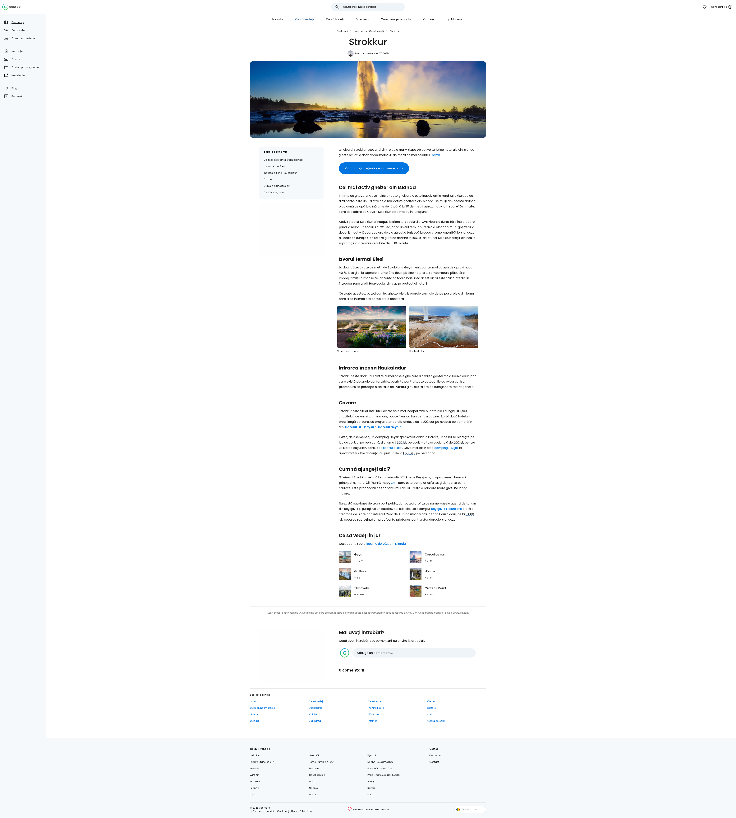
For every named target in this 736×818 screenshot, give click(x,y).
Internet (372, 721)
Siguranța (315, 721)
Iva (357, 53)
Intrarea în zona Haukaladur (280, 172)
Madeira (255, 781)
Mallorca (314, 794)
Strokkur (394, 31)
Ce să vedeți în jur (274, 192)
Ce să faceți (335, 19)
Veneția (371, 781)
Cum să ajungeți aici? (277, 186)
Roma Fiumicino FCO (321, 762)
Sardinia (314, 768)
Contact (434, 762)
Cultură (254, 721)
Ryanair (372, 755)
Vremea (362, 19)
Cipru (253, 794)
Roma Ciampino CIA (379, 768)
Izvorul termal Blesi (274, 166)
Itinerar (254, 714)
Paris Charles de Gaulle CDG (384, 775)
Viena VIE (314, 755)
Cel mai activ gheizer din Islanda (283, 159)
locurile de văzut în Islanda (386, 543)
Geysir (435, 155)
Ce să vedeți (304, 19)
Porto (370, 794)
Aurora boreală (436, 721)
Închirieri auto (376, 707)
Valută (313, 714)
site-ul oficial (392, 448)
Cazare (428, 19)
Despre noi (435, 755)
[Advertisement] (291, 230)
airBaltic (255, 755)
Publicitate (306, 811)
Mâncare (373, 714)
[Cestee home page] (11, 7)
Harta (430, 714)
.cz (393, 483)
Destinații (342, 31)
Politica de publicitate (456, 612)
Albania (313, 788)
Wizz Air (254, 775)
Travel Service (317, 775)
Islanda (277, 19)
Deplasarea (316, 707)
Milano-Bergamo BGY (380, 762)
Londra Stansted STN (262, 762)
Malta (312, 781)
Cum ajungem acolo (396, 19)
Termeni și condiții (263, 811)
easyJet (254, 768)
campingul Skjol (446, 448)
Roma (371, 788)
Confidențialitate (287, 811)
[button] (408, 653)
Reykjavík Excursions (446, 509)
